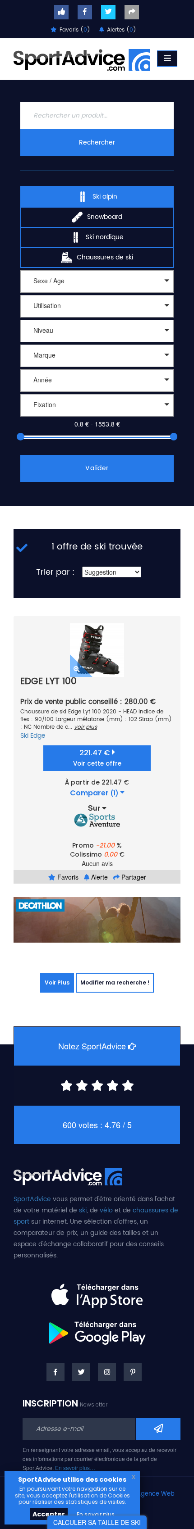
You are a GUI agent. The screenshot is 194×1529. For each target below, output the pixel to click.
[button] (97, 281)
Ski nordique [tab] (105, 237)
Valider (97, 468)
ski (83, 1210)
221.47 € (97, 758)
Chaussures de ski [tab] (105, 257)
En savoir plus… (75, 1467)
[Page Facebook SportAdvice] (55, 1372)
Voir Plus (57, 982)
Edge (38, 735)
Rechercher (97, 142)
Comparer (94, 793)
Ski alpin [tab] (104, 196)
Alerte (98, 876)
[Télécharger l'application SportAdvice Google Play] (97, 1329)
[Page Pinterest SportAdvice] (133, 1372)
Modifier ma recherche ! (114, 982)
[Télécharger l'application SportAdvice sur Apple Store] (97, 1292)
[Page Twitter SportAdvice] (81, 1372)
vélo (106, 1210)
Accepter (48, 1514)
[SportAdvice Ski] (68, 1175)
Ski (24, 735)
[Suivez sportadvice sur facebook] (85, 12)
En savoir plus (96, 1514)
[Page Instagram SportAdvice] (107, 1372)
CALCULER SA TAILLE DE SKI (97, 1522)
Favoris (67, 876)
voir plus (85, 727)
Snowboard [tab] (104, 217)
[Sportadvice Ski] (82, 59)
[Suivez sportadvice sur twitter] (108, 12)
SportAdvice (32, 1199)
